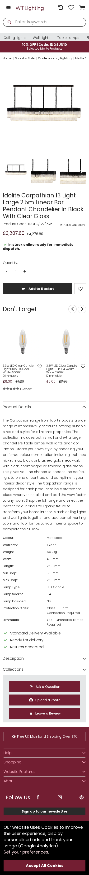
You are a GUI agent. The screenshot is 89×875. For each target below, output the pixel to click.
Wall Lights (41, 38)
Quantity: (10, 263)
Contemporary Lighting (55, 58)
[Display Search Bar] (50, 5)
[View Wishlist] (71, 8)
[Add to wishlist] (40, 366)
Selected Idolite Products (44, 46)
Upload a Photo (47, 700)
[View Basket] (81, 8)
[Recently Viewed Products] (60, 8)
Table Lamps (68, 38)
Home (7, 58)
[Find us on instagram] (59, 797)
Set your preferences (26, 852)
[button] (3, 110)
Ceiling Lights (15, 38)
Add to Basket (41, 288)
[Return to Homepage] (30, 8)
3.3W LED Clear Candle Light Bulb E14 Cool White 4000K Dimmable (18, 370)
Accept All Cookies (44, 865)
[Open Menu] (8, 8)
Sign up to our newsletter (45, 811)
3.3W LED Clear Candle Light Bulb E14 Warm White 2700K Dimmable (61, 370)
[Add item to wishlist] (80, 288)
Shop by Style (24, 58)
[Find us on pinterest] (81, 797)
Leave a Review (47, 713)
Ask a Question (74, 225)
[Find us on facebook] (37, 797)
